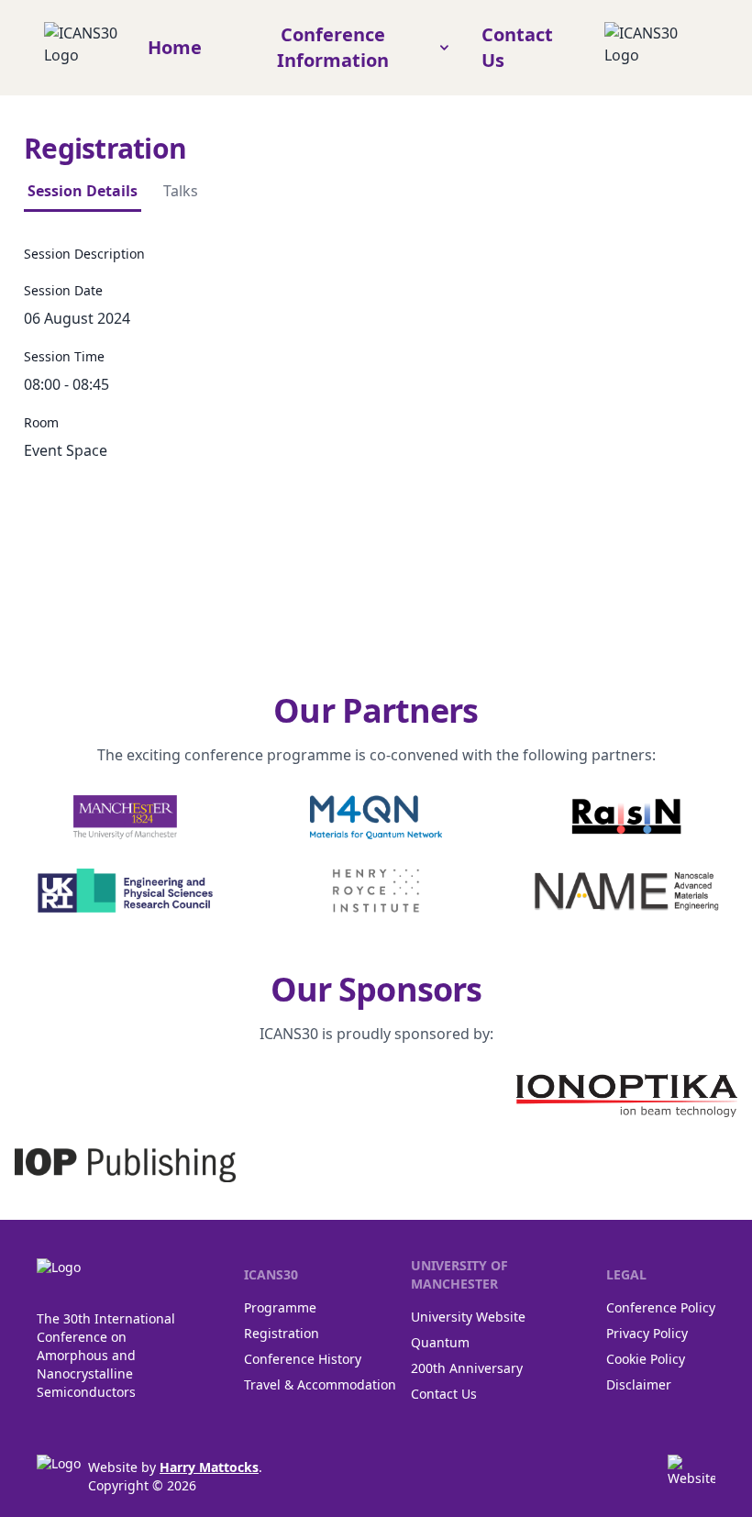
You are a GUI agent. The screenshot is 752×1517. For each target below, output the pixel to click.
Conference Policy (660, 1307)
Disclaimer (638, 1384)
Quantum (440, 1342)
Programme (280, 1307)
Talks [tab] (180, 191)
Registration (281, 1333)
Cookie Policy (645, 1359)
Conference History (302, 1359)
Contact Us (444, 1393)
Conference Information (333, 47)
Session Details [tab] (83, 191)
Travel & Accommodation (320, 1384)
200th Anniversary (467, 1368)
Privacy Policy (647, 1333)
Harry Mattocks (209, 1467)
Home (175, 47)
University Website (468, 1316)
